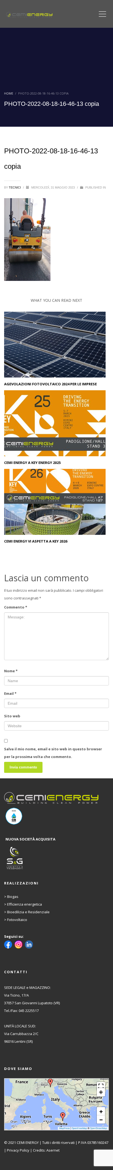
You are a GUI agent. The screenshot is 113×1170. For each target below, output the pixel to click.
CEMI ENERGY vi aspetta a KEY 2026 (35, 541)
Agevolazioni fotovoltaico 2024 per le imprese (50, 383)
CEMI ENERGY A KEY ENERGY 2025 (32, 462)
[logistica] (51, 858)
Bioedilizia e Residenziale (28, 911)
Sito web (12, 715)
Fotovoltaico (17, 919)
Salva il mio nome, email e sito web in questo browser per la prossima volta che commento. (53, 752)
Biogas (12, 896)
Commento (15, 607)
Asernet (53, 1150)
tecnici (15, 187)
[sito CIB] (51, 816)
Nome (11, 670)
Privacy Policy (18, 1150)
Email (10, 693)
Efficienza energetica (24, 904)
